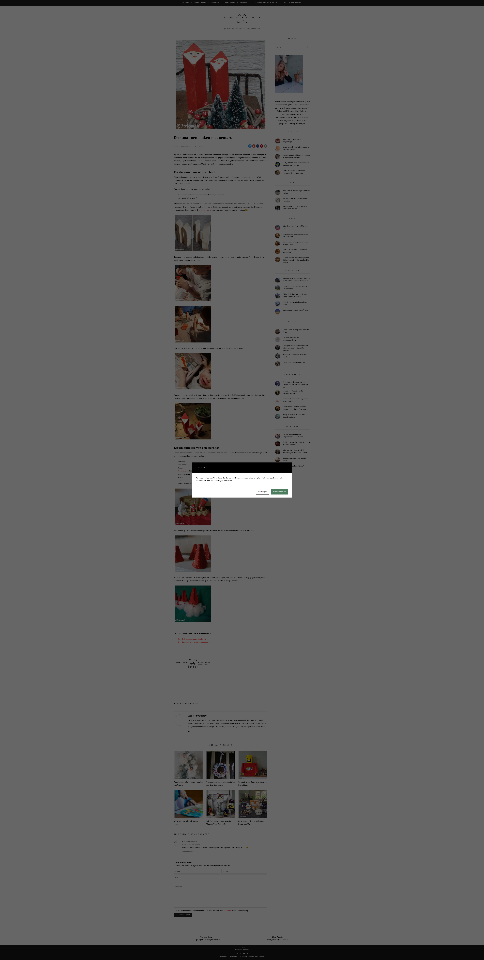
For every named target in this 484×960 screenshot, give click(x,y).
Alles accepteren (279, 492)
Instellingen (262, 492)
